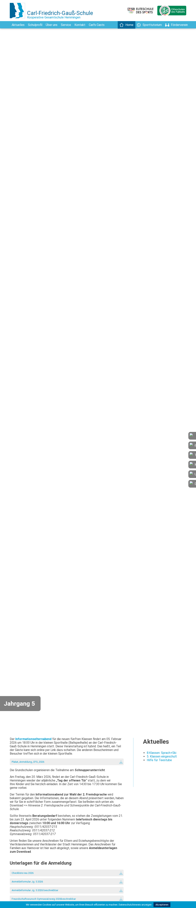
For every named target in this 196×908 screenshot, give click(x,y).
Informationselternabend (33, 739)
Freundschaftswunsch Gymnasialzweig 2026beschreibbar (44, 898)
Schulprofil (35, 25)
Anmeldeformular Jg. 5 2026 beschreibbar (35, 890)
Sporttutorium (152, 25)
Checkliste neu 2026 (22, 873)
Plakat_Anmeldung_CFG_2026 (28, 761)
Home (129, 25)
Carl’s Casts (97, 25)
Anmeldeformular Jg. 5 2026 (27, 881)
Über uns (51, 25)
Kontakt (79, 25)
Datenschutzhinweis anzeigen (135, 904)
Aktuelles (18, 25)
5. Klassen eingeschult (162, 756)
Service (66, 25)
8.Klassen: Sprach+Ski (161, 753)
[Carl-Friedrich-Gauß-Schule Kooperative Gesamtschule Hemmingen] (18, 20)
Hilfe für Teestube (159, 760)
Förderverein (179, 25)
